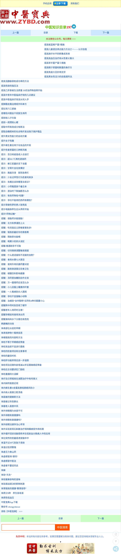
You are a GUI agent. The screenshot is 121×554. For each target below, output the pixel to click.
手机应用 (48, 3)
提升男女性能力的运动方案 (14, 136)
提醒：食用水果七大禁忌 (13, 260)
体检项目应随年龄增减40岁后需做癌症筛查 (21, 365)
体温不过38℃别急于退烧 (13, 443)
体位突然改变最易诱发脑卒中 (15, 438)
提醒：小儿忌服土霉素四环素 (15, 287)
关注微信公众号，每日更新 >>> (61, 39)
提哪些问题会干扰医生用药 (14, 113)
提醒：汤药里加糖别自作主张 (15, 278)
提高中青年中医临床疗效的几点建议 (18, 95)
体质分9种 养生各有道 (12, 493)
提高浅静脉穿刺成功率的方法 (15, 81)
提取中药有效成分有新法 (13, 127)
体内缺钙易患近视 (9, 383)
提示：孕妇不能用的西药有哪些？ (17, 200)
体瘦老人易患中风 (9, 406)
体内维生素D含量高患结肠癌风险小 (18, 388)
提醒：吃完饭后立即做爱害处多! (16, 228)
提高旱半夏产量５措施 (55, 63)
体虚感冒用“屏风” (9, 456)
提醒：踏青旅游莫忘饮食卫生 (15, 269)
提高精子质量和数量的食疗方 (58, 67)
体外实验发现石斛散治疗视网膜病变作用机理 (22, 429)
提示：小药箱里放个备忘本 (14, 186)
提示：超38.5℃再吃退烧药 (13, 159)
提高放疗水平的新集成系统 (57, 54)
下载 (76, 32)
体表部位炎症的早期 (10, 328)
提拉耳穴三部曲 (8, 109)
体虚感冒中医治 (8, 461)
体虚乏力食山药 (8, 452)
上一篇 (15, 32)
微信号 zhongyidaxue (10, 507)
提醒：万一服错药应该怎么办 (15, 282)
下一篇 (106, 32)
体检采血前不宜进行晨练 (13, 346)
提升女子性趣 (7, 141)
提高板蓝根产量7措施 (54, 45)
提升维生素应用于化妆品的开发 (16, 145)
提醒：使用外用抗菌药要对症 (15, 264)
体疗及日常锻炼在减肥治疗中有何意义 (19, 379)
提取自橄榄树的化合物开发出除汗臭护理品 (21, 131)
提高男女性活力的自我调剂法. (58, 76)
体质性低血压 (7, 498)
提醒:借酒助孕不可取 (11, 246)
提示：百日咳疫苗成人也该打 (15, 154)
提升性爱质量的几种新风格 (14, 150)
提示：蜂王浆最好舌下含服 (14, 164)
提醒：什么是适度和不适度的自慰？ (18, 255)
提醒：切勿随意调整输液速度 (15, 250)
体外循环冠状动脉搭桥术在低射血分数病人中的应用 (25, 434)
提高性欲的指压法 (9, 86)
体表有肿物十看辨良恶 (11, 333)
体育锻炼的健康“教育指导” (13, 488)
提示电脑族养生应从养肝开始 (15, 209)
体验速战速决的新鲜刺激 (13, 484)
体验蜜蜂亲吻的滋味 (10, 479)
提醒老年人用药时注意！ (13, 310)
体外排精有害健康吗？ (11, 420)
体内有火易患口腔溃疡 (11, 392)
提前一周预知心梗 (9, 122)
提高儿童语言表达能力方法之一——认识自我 (65, 49)
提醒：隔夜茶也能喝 (10, 237)
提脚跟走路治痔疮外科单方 (14, 104)
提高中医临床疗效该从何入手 (15, 99)
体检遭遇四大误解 (9, 374)
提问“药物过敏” (8, 214)
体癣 (3, 470)
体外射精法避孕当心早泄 (13, 424)
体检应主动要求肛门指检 (13, 369)
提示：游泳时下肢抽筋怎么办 (15, 191)
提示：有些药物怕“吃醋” (12, 195)
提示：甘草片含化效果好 (13, 168)
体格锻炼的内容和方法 (11, 337)
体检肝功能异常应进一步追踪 (15, 360)
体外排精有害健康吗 (10, 415)
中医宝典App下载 (9, 502)
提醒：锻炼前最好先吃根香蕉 (15, 232)
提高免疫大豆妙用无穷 (55, 72)
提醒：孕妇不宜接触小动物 (14, 296)
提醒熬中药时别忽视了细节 (14, 305)
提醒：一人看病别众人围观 (14, 292)
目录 (46, 32)
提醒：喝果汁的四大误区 (13, 241)
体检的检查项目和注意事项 (14, 351)
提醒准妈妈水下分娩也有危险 (15, 319)
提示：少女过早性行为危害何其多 (17, 177)
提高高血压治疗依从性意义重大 (59, 58)
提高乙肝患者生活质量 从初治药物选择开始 (21, 90)
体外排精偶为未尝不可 (11, 411)
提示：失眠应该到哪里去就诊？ (16, 182)
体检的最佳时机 (8, 356)
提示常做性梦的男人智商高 (14, 205)
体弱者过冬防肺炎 (9, 401)
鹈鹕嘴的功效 (7, 324)
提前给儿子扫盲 (8, 118)
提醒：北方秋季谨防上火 (13, 223)
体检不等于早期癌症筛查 (13, 342)
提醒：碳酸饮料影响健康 (13, 273)
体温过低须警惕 (8, 447)
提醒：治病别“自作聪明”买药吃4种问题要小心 (23, 301)
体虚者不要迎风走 (9, 465)
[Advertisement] (22, 60)
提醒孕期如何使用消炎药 (13, 315)
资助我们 (75, 3)
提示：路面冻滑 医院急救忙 (15, 173)
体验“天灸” (6, 475)
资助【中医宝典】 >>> (11, 511)
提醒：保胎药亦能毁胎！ (13, 218)
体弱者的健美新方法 (10, 397)
